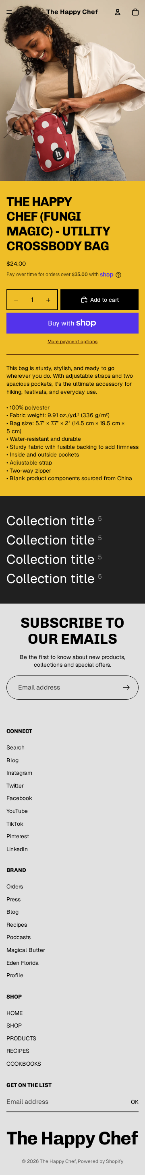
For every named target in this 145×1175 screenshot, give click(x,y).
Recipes (16, 924)
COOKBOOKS (23, 1063)
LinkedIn (17, 848)
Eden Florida (22, 962)
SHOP (14, 1025)
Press (13, 899)
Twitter (15, 785)
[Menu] (9, 12)
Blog (12, 760)
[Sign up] (126, 687)
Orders (14, 886)
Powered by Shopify (100, 1161)
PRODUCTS (21, 1038)
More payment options (72, 341)
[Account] (117, 12)
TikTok (14, 823)
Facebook (19, 798)
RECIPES (17, 1050)
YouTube (17, 811)
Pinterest (17, 836)
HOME (14, 1012)
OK (135, 1101)
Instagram (19, 772)
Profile (14, 975)
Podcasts (18, 937)
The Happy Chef (58, 1161)
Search (15, 747)
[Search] (26, 12)
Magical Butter (25, 950)
